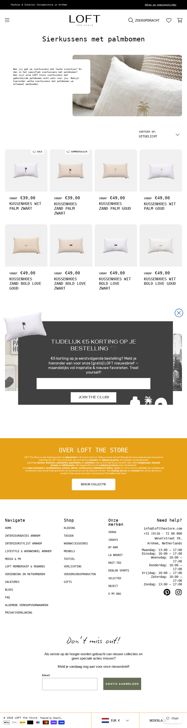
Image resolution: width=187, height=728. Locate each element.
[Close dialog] (179, 313)
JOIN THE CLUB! (93, 397)
